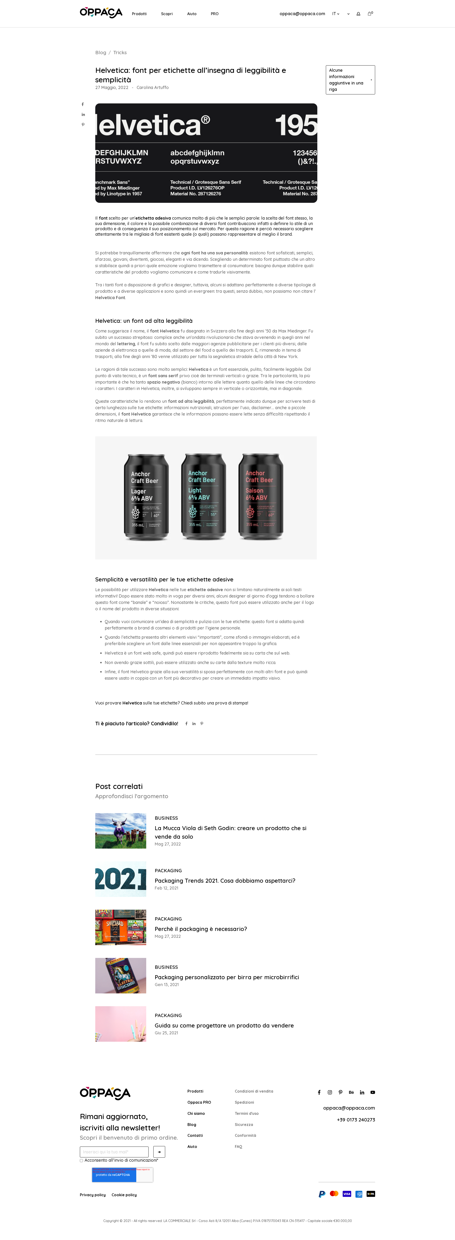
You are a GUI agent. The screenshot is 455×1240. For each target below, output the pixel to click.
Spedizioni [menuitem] (244, 1102)
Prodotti (139, 13)
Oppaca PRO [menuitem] (199, 1102)
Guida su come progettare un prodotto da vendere (224, 1025)
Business (166, 818)
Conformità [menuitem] (245, 1135)
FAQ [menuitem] (238, 1146)
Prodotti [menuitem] (195, 1091)
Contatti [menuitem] (195, 1135)
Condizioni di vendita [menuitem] (254, 1091)
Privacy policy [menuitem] (93, 1194)
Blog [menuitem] (191, 1124)
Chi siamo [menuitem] (196, 1113)
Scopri (167, 13)
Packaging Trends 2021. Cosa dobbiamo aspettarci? (225, 880)
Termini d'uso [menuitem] (247, 1113)
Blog (100, 52)
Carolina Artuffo (153, 87)
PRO (214, 13)
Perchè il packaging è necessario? (201, 928)
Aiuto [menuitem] (192, 1146)
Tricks (120, 52)
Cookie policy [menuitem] (124, 1194)
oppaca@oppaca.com (302, 13)
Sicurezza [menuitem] (244, 1124)
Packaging (168, 870)
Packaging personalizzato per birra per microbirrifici (227, 977)
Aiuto (191, 13)
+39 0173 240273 (356, 1119)
